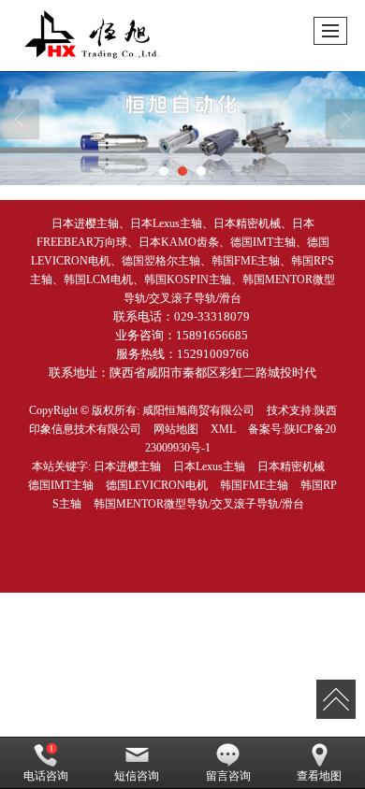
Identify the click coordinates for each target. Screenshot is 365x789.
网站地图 (175, 429)
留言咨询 (228, 775)
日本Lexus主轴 (209, 466)
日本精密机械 (291, 466)
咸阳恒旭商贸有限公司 (198, 410)
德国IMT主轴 (61, 485)
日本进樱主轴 (127, 466)
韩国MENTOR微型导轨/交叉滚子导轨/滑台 (199, 503)
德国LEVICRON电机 (157, 485)
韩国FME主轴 (254, 485)
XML (223, 429)
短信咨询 (136, 775)
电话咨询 (45, 775)
